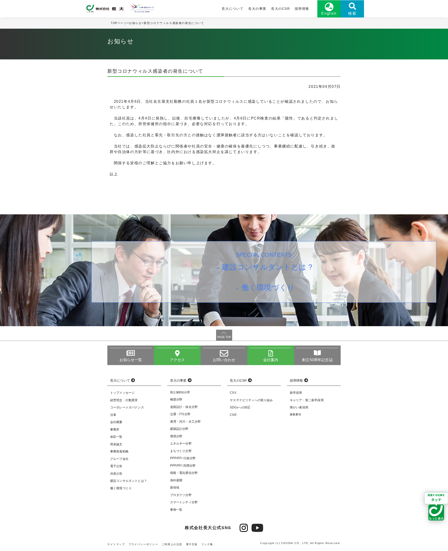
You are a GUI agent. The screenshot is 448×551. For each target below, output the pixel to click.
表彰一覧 (116, 436)
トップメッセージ (122, 392)
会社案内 (270, 360)
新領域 (174, 487)
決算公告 (116, 473)
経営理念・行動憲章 (124, 400)
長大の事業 (257, 8)
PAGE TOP (224, 337)
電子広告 (192, 544)
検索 (352, 13)
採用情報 (302, 8)
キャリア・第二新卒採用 (307, 400)
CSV (233, 392)
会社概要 (116, 422)
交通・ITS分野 (180, 414)
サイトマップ (116, 544)
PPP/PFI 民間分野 (183, 465)
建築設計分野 (179, 429)
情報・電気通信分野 (184, 473)
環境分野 (176, 436)
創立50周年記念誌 (317, 360)
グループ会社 (119, 459)
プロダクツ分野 (181, 495)
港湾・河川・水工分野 (185, 421)
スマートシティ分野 (184, 502)
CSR (233, 415)
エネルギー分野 (181, 443)
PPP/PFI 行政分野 (183, 458)
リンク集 (207, 544)
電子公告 (116, 466)
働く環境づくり (268, 287)
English (328, 13)
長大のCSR (280, 8)
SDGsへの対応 (240, 407)
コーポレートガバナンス (127, 407)
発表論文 (116, 444)
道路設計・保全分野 (184, 407)
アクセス (177, 360)
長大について (233, 8)
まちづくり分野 (181, 451)
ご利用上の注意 (172, 544)
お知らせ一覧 (130, 360)
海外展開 (176, 480)
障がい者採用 (299, 407)
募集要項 (295, 414)
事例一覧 (176, 509)
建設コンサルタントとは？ (268, 267)
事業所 (114, 429)
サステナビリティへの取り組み (251, 400)
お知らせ (135, 23)
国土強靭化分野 (180, 392)
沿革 (113, 415)
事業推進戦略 (119, 451)
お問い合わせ (224, 360)
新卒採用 (296, 392)
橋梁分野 (176, 399)
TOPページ (119, 23)
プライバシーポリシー (143, 544)
